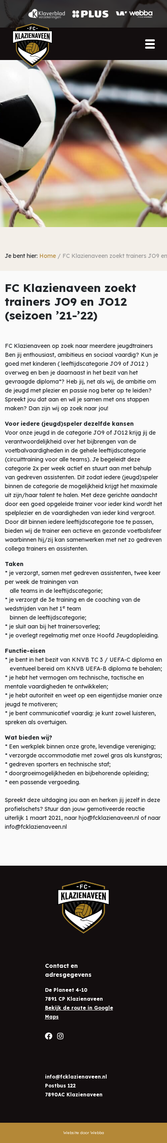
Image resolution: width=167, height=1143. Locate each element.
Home (47, 255)
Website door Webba (83, 1132)
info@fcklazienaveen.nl (76, 1077)
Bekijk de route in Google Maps (79, 1012)
